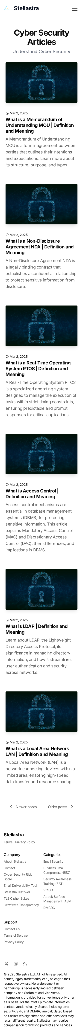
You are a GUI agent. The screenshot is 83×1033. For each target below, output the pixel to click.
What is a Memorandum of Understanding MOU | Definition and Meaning (40, 125)
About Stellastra (15, 861)
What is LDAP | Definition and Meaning (37, 629)
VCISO (48, 890)
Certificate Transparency (21, 905)
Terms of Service (16, 935)
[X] (6, 963)
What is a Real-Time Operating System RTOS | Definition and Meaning (38, 368)
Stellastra (14, 834)
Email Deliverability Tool (20, 885)
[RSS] (25, 963)
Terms (8, 842)
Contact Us (12, 929)
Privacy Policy (25, 842)
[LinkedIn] (15, 963)
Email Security (53, 861)
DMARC (49, 908)
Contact (9, 868)
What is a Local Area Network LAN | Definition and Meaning (37, 751)
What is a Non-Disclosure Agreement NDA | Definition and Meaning (40, 246)
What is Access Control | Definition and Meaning (32, 493)
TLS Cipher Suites (16, 898)
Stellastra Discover (17, 892)
